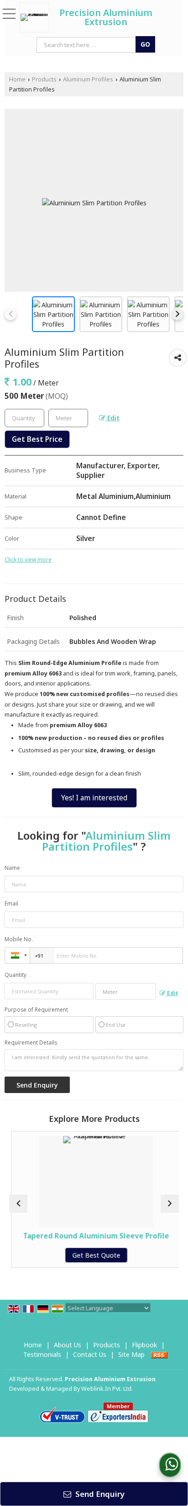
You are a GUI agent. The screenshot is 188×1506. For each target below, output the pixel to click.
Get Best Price (37, 439)
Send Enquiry (99, 1494)
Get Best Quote (94, 1255)
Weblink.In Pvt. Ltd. (107, 1389)
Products (44, 79)
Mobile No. (19, 939)
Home (17, 79)
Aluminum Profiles (88, 79)
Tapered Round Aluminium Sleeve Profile (94, 1236)
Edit (112, 417)
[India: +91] (17, 955)
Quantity (15, 975)
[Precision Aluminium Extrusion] (36, 17)
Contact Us (89, 1354)
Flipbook (144, 1344)
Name (12, 868)
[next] (177, 314)
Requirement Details (31, 1043)
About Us (67, 1344)
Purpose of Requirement (36, 1010)
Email (11, 903)
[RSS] (159, 1354)
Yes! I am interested (94, 798)
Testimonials (42, 1354)
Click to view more (28, 559)
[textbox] (68, 418)
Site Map (131, 1354)
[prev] (10, 314)
